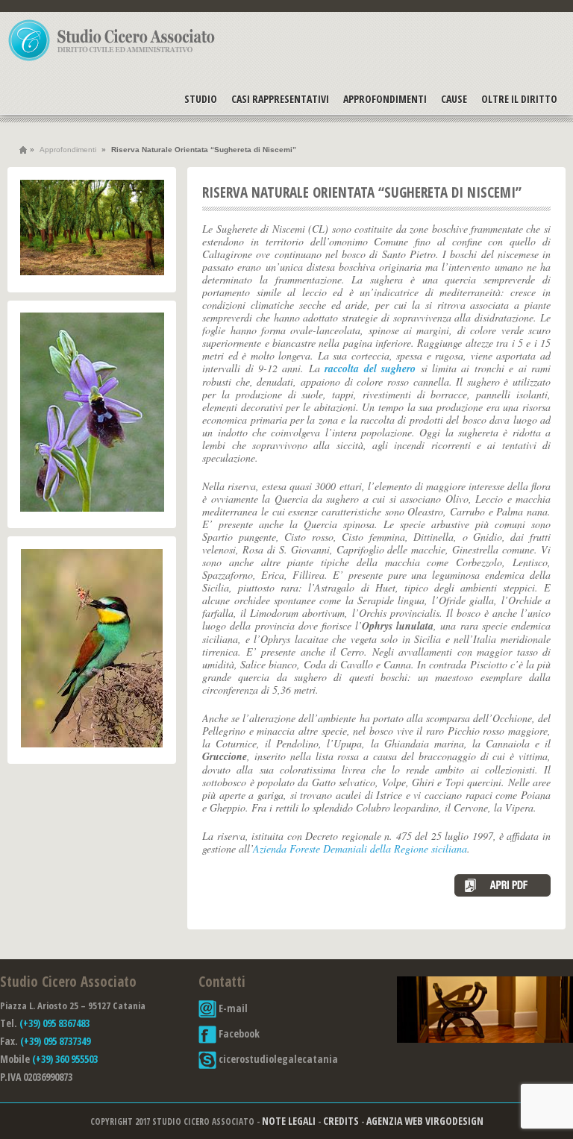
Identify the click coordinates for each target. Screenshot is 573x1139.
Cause (454, 99)
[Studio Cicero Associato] (111, 60)
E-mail (232, 1008)
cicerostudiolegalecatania (277, 1059)
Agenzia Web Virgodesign (424, 1121)
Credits (341, 1121)
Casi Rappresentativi (280, 99)
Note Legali (289, 1121)
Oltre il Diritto (519, 99)
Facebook (238, 1033)
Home (23, 149)
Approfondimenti (385, 99)
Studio (200, 99)
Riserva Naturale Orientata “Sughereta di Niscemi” (362, 192)
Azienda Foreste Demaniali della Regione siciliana (360, 848)
